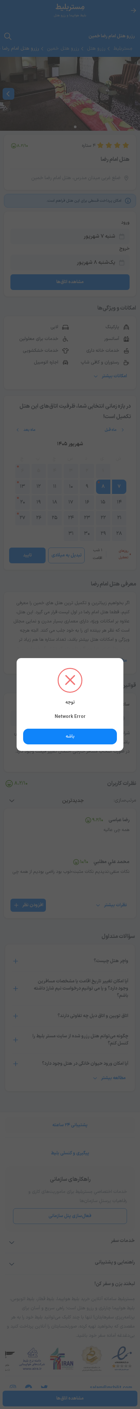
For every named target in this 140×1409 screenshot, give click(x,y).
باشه (70, 736)
